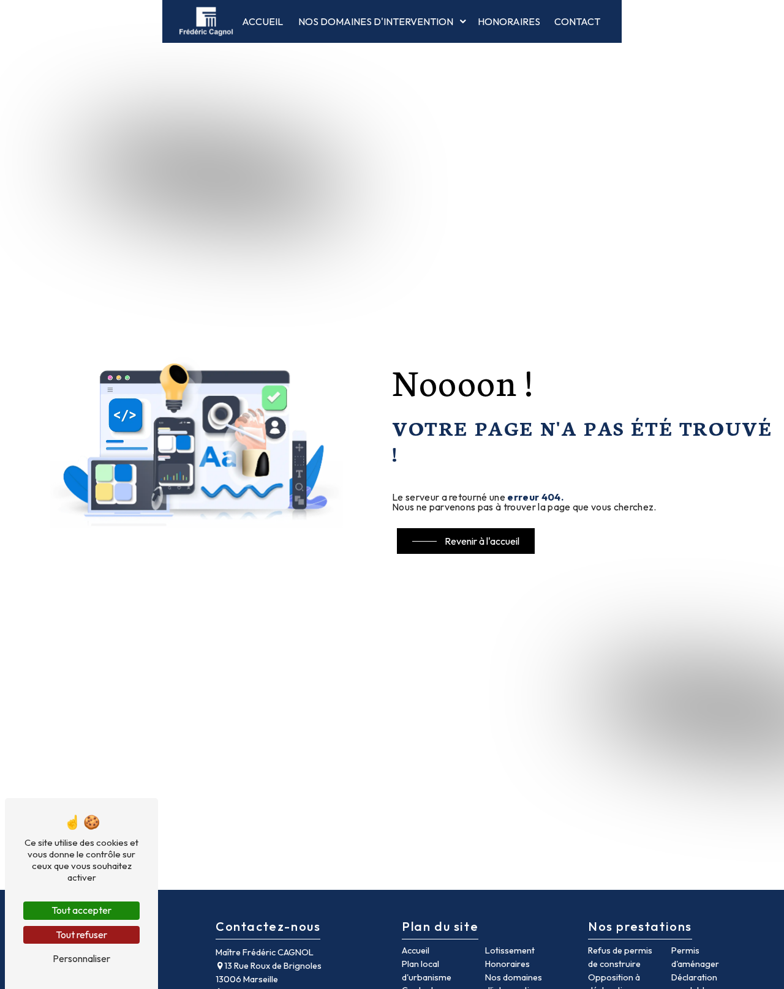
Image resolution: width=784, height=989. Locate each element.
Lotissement (510, 950)
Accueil (262, 21)
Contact (577, 21)
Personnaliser (81, 958)
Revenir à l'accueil (482, 541)
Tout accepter (81, 910)
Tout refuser (81, 934)
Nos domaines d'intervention (375, 21)
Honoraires (509, 21)
